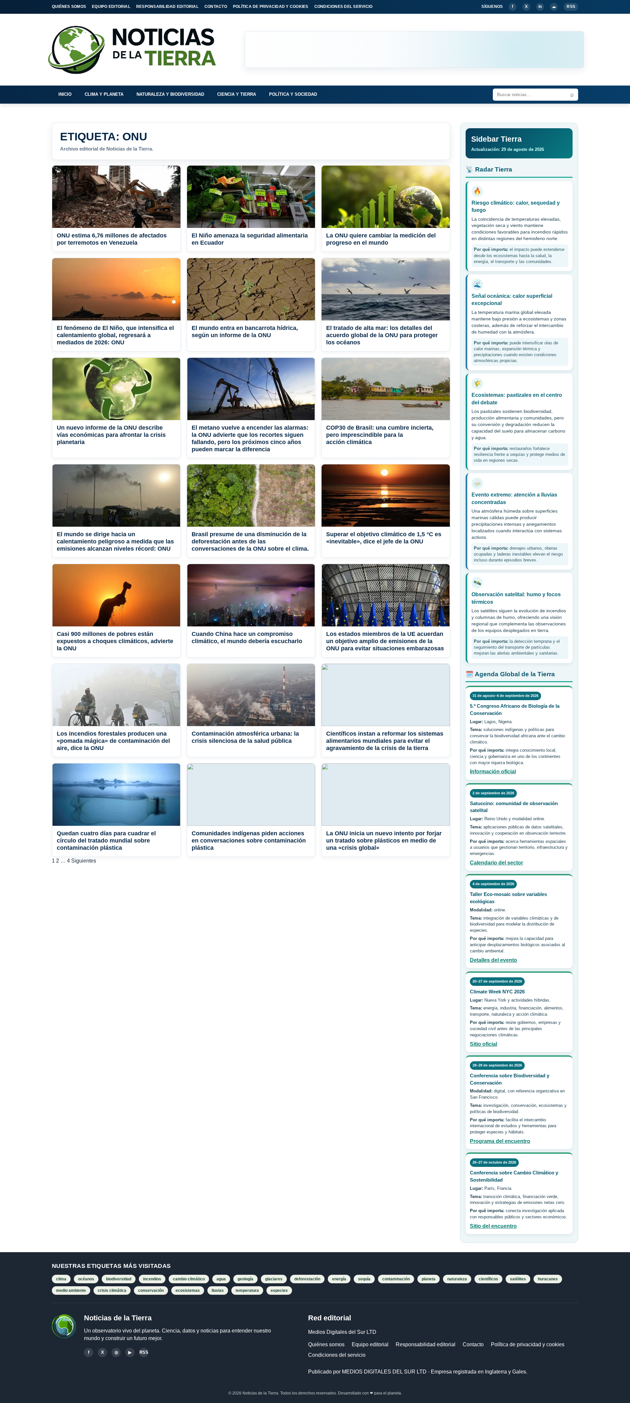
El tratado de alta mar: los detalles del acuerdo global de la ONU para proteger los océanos (382, 335)
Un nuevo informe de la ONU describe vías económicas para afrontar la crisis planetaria (111, 434)
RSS (571, 6)
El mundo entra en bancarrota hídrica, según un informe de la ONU (245, 331)
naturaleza (457, 1279)
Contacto (473, 1344)
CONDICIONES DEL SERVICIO (343, 6)
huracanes (548, 1279)
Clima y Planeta (104, 94)
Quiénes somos (326, 1344)
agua (221, 1279)
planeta (428, 1279)
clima (61, 1279)
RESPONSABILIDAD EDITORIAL (167, 6)
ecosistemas (188, 1290)
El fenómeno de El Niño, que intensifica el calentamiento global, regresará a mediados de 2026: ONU (115, 335)
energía (339, 1279)
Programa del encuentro (500, 1141)
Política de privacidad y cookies (527, 1344)
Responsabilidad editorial (425, 1344)
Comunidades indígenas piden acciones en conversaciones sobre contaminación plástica (249, 840)
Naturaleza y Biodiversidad (170, 94)
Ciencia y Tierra (236, 94)
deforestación (307, 1279)
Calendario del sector (496, 862)
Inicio (65, 94)
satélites (518, 1279)
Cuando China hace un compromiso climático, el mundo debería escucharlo (247, 637)
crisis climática (112, 1290)
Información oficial (493, 772)
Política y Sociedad (293, 94)
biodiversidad (118, 1279)
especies (279, 1290)
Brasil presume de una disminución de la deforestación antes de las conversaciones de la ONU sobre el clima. (250, 541)
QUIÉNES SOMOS (69, 6)
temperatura (247, 1290)
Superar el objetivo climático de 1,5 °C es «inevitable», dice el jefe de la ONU (383, 538)
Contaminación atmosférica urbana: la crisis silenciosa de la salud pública (245, 737)
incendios (152, 1279)
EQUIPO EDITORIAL (111, 6)
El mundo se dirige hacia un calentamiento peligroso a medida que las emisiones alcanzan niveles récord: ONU (115, 541)
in (540, 6)
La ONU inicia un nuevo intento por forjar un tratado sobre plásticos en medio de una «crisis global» (384, 840)
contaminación (396, 1279)
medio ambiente (71, 1290)
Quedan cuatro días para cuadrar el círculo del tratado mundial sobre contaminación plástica (106, 840)
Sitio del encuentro (493, 1226)
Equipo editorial (370, 1344)
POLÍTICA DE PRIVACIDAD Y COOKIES (270, 6)
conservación (151, 1290)
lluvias (218, 1290)
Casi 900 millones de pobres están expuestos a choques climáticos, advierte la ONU (115, 641)
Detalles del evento (493, 960)
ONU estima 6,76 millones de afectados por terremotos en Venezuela (112, 239)
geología (245, 1279)
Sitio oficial (483, 1044)
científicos (488, 1279)
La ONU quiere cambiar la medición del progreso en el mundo (381, 239)
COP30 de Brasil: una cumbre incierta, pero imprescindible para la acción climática (379, 434)
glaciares (274, 1279)
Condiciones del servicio (337, 1355)
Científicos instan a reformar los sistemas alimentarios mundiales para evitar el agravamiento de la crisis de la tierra (384, 740)
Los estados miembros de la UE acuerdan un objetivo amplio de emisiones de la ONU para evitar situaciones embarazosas (385, 641)
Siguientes (83, 861)
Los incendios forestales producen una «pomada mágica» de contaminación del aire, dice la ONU (113, 740)
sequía (364, 1279)
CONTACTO (215, 6)
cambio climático (189, 1279)
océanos (86, 1279)
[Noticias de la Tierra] (138, 49)
